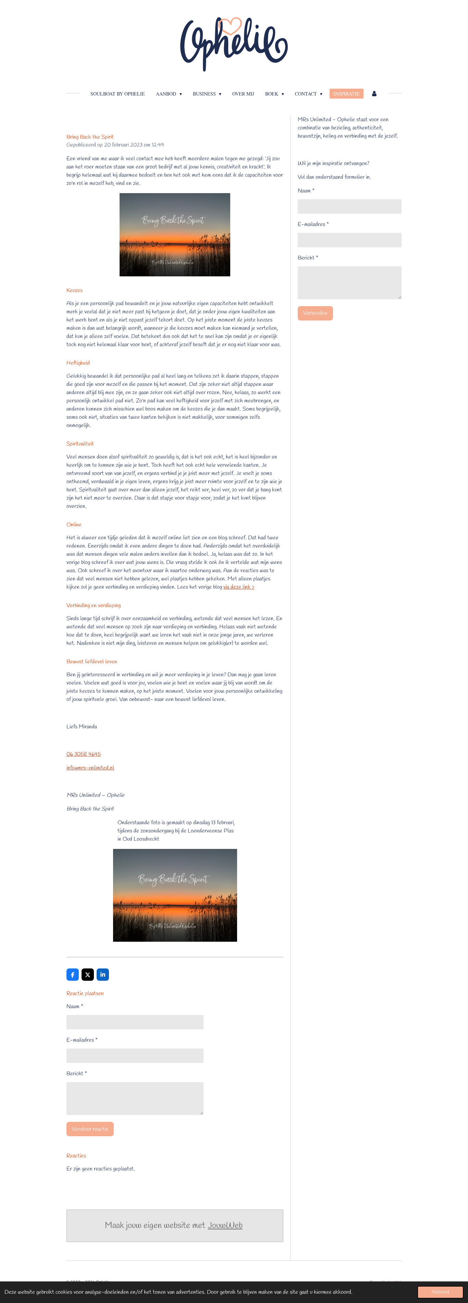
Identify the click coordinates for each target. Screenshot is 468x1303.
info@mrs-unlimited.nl (90, 768)
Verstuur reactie (90, 1129)
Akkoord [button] (440, 1292)
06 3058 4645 (83, 754)
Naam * (74, 1006)
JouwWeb (225, 1225)
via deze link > (239, 587)
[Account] (374, 94)
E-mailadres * (82, 1040)
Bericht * (76, 1073)
